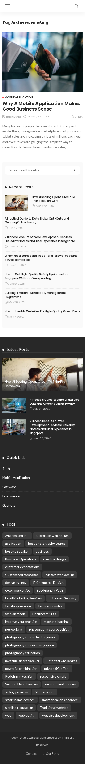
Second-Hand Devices (21, 684)
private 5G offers (56, 668)
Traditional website (54, 708)
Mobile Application (19, 97)
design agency (15, 582)
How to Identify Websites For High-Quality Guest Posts (42, 311)
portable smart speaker (22, 661)
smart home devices (20, 700)
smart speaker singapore (60, 700)
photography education (22, 653)
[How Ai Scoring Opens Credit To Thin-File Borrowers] (16, 203)
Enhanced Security (62, 598)
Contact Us (33, 753)
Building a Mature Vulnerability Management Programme (35, 295)
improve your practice (21, 622)
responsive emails (53, 676)
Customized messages (21, 575)
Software (9, 487)
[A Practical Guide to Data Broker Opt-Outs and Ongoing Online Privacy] (14, 405)
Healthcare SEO (44, 614)
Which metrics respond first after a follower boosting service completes (41, 258)
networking (13, 629)
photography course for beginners (30, 637)
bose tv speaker (17, 551)
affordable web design (52, 536)
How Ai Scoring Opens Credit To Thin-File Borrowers (53, 199)
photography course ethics (49, 629)
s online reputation (19, 708)
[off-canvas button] (7, 6)
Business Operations (20, 559)
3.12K (79, 116)
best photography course (47, 543)
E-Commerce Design (48, 582)
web (8, 715)
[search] (76, 6)
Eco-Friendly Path (50, 590)
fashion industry (50, 606)
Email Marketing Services (23, 598)
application (13, 543)
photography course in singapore (29, 645)
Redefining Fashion (19, 676)
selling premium (16, 692)
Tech (6, 469)
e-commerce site (17, 590)
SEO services (45, 692)
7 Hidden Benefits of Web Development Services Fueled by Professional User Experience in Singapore (40, 239)
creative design (54, 559)
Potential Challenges (61, 661)
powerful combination (21, 668)
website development (58, 715)
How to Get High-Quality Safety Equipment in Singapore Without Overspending (36, 276)
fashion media (15, 614)
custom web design (59, 575)
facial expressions (18, 606)
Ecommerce (11, 496)
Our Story (53, 753)
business (42, 551)
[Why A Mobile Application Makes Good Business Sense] (42, 62)
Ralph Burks (13, 116)
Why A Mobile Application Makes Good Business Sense (41, 106)
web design (26, 715)
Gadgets (8, 505)
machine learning (56, 622)
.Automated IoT (17, 536)
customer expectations (22, 567)
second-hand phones (60, 684)
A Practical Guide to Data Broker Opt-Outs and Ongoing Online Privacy (37, 220)
